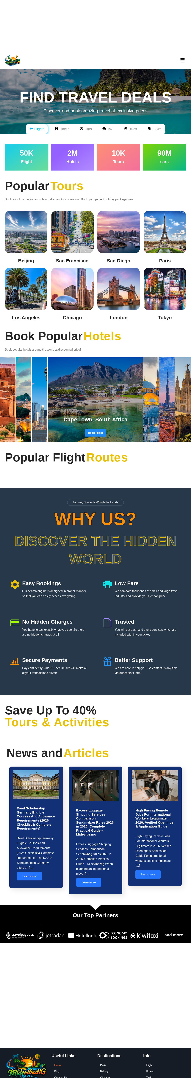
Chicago (72, 317)
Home (57, 1065)
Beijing (26, 260)
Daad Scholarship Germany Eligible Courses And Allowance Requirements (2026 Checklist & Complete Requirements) (36, 818)
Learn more (29, 876)
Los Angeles (26, 317)
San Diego (118, 260)
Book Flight (95, 432)
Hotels (150, 1071)
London (119, 317)
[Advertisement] (95, 26)
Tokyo (165, 317)
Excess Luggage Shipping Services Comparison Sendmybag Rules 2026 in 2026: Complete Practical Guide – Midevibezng (95, 822)
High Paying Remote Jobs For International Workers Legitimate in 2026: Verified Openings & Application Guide (154, 818)
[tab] (37, 129)
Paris (165, 260)
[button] (182, 60)
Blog (57, 1071)
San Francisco (72, 260)
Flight (149, 1065)
